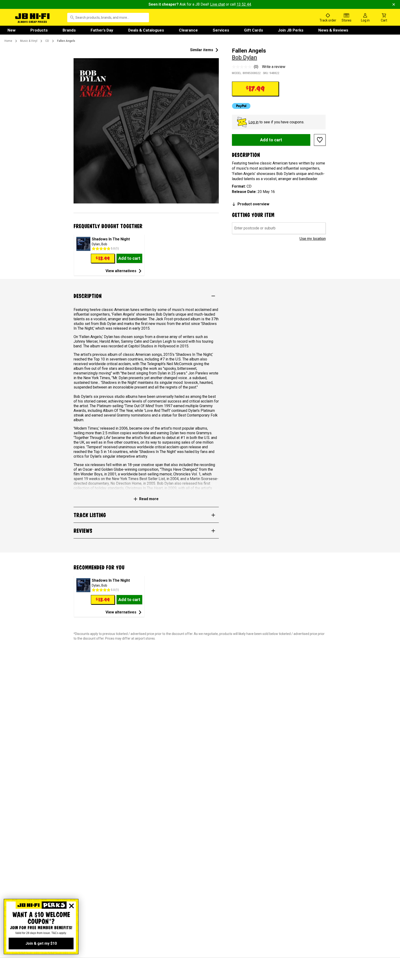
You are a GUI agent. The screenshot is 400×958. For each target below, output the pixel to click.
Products (39, 30)
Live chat (217, 4)
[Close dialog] (71, 906)
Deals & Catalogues (146, 30)
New (11, 30)
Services (221, 30)
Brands (69, 30)
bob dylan (244, 57)
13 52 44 (244, 4)
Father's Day (102, 30)
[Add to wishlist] (320, 140)
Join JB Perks (290, 30)
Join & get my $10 (41, 943)
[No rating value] (243, 66)
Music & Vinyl (28, 41)
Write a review (273, 66)
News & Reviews (333, 30)
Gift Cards (253, 30)
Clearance (188, 30)
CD (47, 41)
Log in (253, 122)
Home (8, 41)
